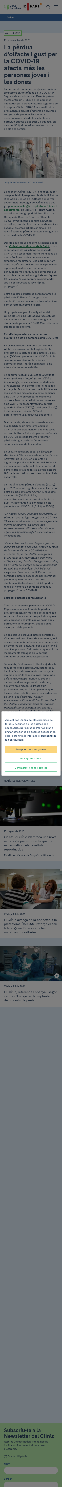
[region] (30, 743)
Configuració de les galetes (31, 767)
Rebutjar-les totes (31, 758)
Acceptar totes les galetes (31, 749)
